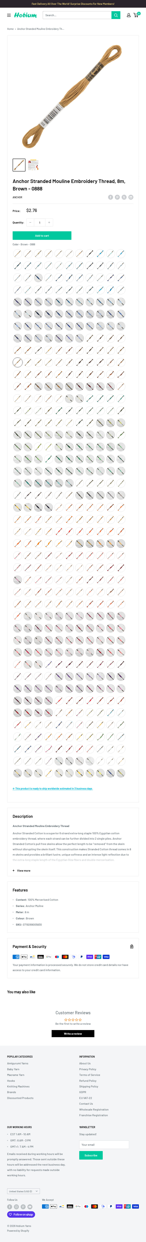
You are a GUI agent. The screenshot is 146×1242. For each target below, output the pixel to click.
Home (10, 28)
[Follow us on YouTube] (29, 1206)
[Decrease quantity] (30, 222)
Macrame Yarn (15, 1074)
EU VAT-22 (85, 1098)
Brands (11, 1092)
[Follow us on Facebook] (9, 1206)
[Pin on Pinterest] (117, 197)
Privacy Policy (87, 1069)
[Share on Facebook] (110, 197)
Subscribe (91, 1155)
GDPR (82, 1092)
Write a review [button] (73, 1033)
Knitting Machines (18, 1086)
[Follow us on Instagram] (16, 1206)
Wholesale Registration (94, 1109)
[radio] (18, 254)
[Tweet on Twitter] (124, 197)
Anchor (17, 197)
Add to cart (42, 235)
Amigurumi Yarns (17, 1063)
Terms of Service (89, 1074)
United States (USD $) (20, 1191)
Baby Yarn (13, 1069)
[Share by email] (130, 197)
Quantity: (18, 222)
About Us (85, 1063)
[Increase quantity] (49, 222)
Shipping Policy (88, 1086)
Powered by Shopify (18, 1230)
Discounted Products (20, 1098)
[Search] (115, 15)
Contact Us (86, 1103)
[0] (136, 15)
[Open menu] (9, 15)
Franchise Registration (93, 1115)
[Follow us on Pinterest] (23, 1206)
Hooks (11, 1080)
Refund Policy (88, 1080)
